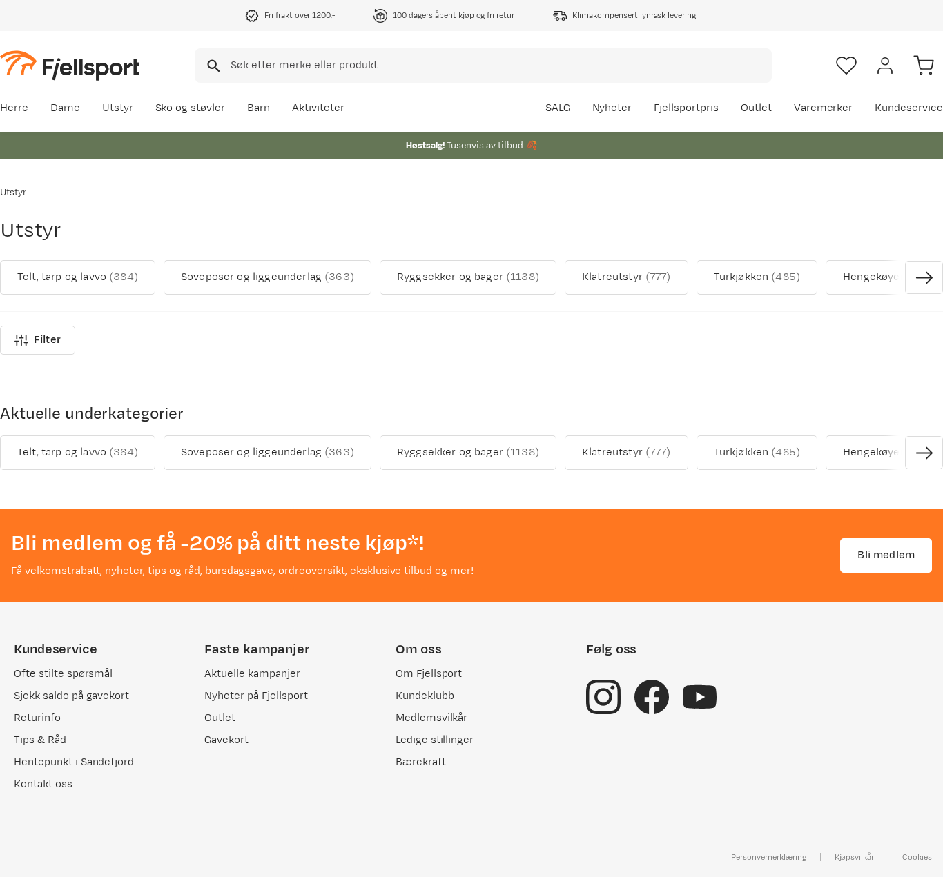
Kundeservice (909, 108)
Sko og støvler (190, 108)
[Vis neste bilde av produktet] (924, 277)
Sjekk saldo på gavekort (71, 696)
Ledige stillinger (435, 740)
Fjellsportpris (686, 108)
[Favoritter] (846, 66)
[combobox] (483, 65)
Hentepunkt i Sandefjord (74, 762)
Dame (65, 108)
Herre (14, 108)
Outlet (756, 108)
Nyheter (612, 108)
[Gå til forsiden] (69, 65)
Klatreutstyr (626, 277)
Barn (258, 108)
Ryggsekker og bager (468, 277)
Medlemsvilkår (432, 718)
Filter (47, 340)
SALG (557, 108)
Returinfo (37, 718)
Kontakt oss (43, 784)
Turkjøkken (757, 277)
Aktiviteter (318, 108)
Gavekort (226, 740)
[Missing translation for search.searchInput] (212, 65)
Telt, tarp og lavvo (77, 277)
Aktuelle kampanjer (252, 674)
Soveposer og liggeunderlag (267, 277)
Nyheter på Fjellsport (255, 696)
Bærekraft (421, 762)
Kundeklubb (425, 696)
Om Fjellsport (429, 674)
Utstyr (117, 108)
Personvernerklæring (768, 857)
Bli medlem (886, 555)
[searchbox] (500, 66)
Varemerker (823, 108)
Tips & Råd (40, 740)
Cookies (917, 857)
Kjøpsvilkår (855, 857)
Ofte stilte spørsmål (63, 674)
